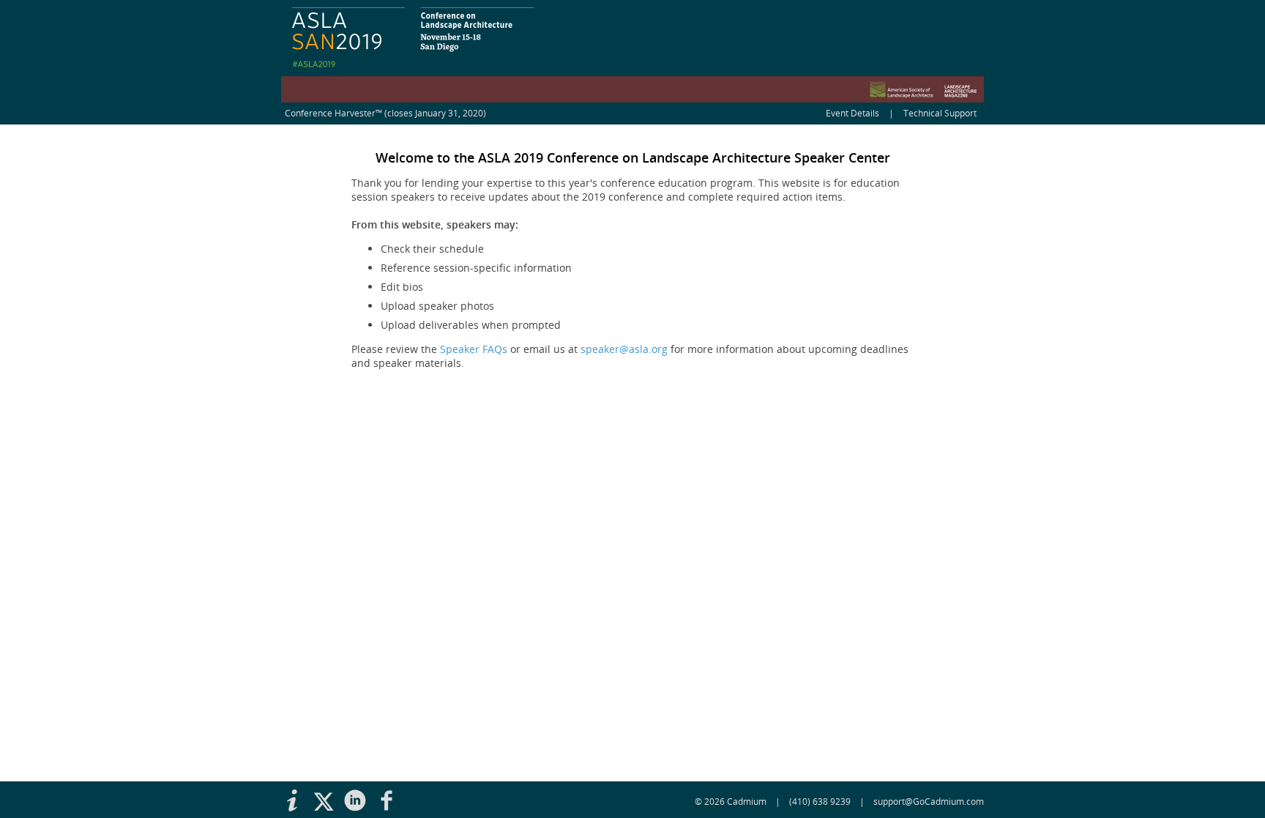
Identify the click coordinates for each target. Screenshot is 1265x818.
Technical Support (940, 113)
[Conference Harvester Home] (632, 51)
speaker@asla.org (624, 349)
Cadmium (746, 801)
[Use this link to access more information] (297, 801)
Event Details (852, 113)
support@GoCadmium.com (928, 801)
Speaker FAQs (473, 349)
